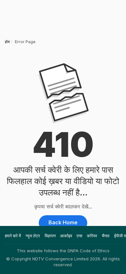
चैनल (106, 235)
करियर (92, 235)
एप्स (79, 235)
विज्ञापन (50, 235)
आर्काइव (66, 235)
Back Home (63, 222)
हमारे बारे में (13, 235)
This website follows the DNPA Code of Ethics (63, 250)
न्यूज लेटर (33, 235)
